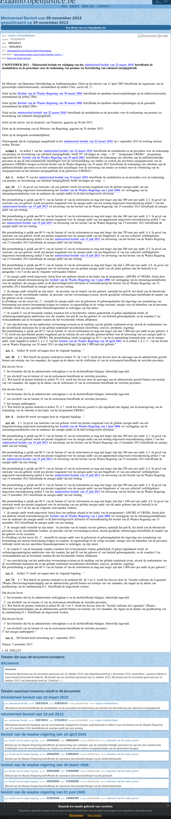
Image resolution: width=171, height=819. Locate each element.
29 (35, 22)
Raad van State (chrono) (19, 58)
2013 (77, 18)
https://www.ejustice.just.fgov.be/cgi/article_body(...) (38, 54)
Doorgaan (76, 815)
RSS (64, 6)
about (74, 6)
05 (48, 18)
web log (88, 6)
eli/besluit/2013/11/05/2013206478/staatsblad (29, 51)
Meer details (95, 815)
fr (165, 1)
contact (103, 6)
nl (157, 1)
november (61, 18)
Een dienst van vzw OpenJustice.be (86, 27)
